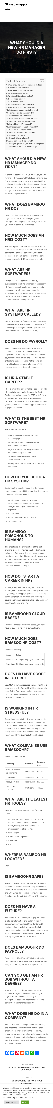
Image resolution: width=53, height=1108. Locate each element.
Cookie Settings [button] (11, 1102)
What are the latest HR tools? (21, 130)
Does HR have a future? (19, 138)
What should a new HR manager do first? (25, 85)
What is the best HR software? (21, 104)
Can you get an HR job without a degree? (26, 144)
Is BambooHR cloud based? (20, 116)
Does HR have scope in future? (22, 121)
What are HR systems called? (20, 96)
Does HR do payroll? (16, 99)
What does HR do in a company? (23, 146)
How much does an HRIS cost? (21, 90)
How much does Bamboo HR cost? (23, 118)
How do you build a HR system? (21, 107)
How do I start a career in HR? (21, 113)
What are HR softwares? (18, 93)
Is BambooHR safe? (17, 135)
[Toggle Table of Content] (41, 81)
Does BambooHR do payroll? (21, 141)
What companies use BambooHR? (23, 127)
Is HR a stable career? (17, 102)
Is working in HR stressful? (20, 124)
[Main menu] (46, 6)
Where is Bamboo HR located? (22, 132)
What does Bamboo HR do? (19, 88)
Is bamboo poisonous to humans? (23, 110)
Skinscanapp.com (16, 6)
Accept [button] (25, 1102)
